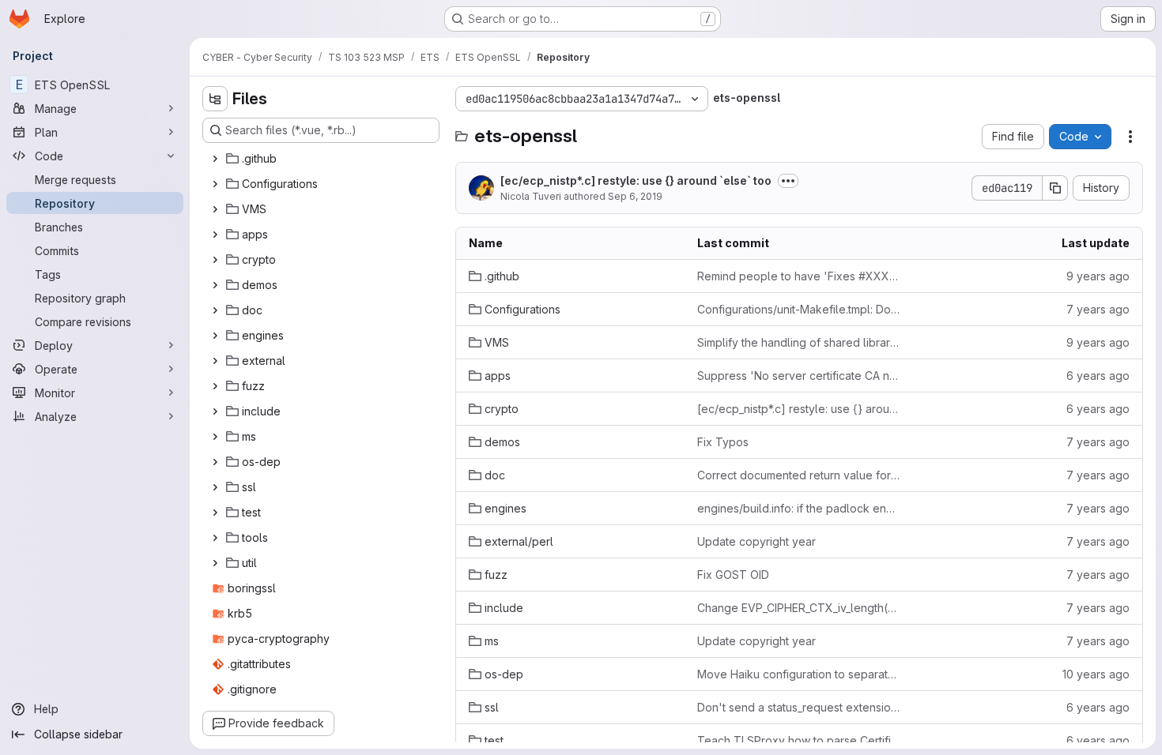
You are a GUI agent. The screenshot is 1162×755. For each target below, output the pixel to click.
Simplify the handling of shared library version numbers (798, 342)
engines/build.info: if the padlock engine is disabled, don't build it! (798, 508)
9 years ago (1098, 276)
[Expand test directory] (215, 512)
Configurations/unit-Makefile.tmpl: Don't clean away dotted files (798, 309)
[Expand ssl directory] (215, 487)
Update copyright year (756, 541)
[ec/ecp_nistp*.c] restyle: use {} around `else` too (636, 180)
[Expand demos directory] (215, 285)
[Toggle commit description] (788, 181)
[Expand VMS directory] (215, 209)
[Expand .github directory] (215, 158)
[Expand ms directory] (215, 436)
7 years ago (1098, 309)
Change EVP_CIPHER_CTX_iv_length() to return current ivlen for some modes (798, 607)
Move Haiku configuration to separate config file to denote (798, 674)
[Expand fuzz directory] (215, 386)
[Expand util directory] (215, 563)
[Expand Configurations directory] (215, 184)
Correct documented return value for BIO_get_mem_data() (798, 475)
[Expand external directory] (215, 360)
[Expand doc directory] (215, 310)
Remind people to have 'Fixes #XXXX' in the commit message (798, 276)
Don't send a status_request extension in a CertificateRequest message (798, 707)
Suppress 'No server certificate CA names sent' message (798, 375)
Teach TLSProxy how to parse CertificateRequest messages (798, 740)
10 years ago (1096, 674)
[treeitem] (323, 158)
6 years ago (1098, 375)
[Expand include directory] (215, 411)
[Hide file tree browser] (215, 98)
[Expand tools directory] (215, 537)
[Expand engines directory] (215, 335)
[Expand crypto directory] (215, 259)
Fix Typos (723, 442)
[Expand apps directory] (215, 234)
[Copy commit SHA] (1055, 188)
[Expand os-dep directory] (215, 462)
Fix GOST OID (733, 574)
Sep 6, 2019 (635, 196)
